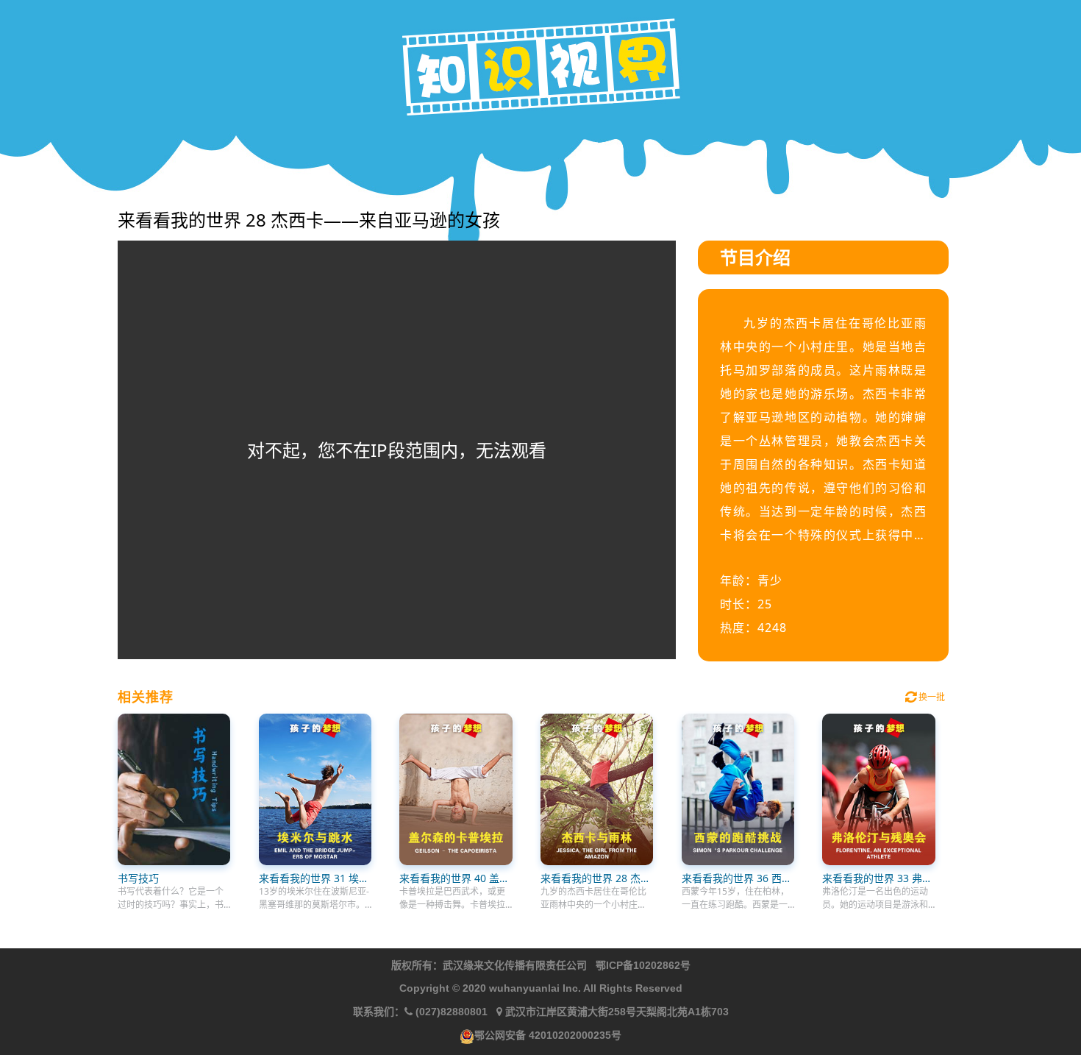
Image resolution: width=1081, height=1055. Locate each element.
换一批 (930, 697)
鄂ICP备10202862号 (643, 965)
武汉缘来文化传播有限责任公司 (515, 965)
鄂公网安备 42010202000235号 (547, 1035)
